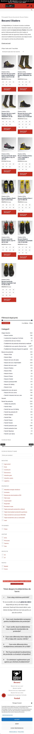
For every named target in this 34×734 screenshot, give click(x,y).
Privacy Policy (21, 731)
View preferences (17, 728)
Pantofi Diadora (8, 414)
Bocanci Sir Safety (9, 384)
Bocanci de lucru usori (10, 365)
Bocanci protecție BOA (10, 381)
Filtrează (6, 323)
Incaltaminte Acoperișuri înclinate (13, 338)
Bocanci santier (8, 335)
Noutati (4, 398)
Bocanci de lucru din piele (11, 360)
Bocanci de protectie (7, 352)
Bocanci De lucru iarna (10, 392)
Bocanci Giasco (8, 376)
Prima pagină (5, 17)
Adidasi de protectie (10, 404)
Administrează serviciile (7, 715)
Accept (17, 719)
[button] (31, 703)
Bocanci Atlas (8, 354)
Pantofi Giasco (8, 420)
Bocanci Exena (8, 373)
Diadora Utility (6, 72)
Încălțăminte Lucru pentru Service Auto (15, 346)
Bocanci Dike (8, 370)
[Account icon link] (31, 6)
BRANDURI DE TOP (17, 584)
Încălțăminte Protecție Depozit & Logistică (16, 349)
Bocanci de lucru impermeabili (12, 362)
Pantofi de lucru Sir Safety (11, 409)
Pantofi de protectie (7, 401)
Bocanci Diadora (8, 368)
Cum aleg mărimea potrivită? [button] (18, 597)
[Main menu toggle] (2, 5)
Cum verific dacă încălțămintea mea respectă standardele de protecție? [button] (18, 629)
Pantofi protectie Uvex (10, 428)
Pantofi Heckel (8, 423)
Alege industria (6, 333)
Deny (17, 723)
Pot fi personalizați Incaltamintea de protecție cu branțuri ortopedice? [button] (17, 653)
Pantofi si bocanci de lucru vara (13, 395)
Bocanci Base (8, 357)
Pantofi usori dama (9, 433)
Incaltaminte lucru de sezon (9, 390)
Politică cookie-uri (13, 731)
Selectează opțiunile (7, 89)
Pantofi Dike (7, 417)
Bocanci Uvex (8, 387)
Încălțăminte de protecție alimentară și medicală (17, 343)
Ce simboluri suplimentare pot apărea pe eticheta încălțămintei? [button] (17, 661)
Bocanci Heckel (8, 379)
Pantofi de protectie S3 (10, 412)
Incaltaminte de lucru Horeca (12, 341)
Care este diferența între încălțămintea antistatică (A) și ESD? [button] (17, 645)
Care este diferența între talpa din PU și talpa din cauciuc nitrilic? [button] (18, 638)
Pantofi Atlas (8, 406)
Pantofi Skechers (9, 431)
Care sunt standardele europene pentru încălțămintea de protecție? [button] (17, 620)
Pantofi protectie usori (10, 425)
